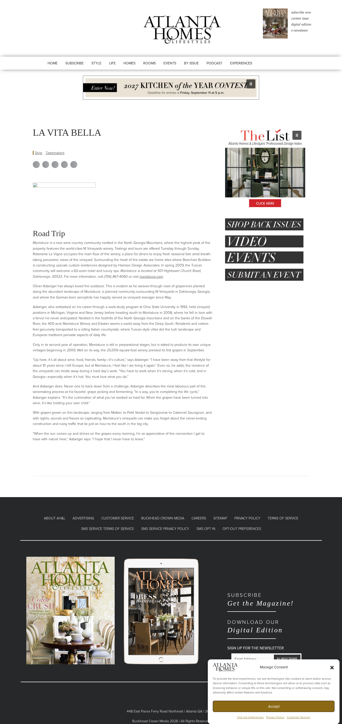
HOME (53, 63)
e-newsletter (299, 30)
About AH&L (54, 518)
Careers (199, 518)
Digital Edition (255, 626)
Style (38, 153)
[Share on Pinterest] (64, 164)
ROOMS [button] (149, 63)
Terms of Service (283, 518)
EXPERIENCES (241, 63)
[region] (171, 88)
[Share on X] (45, 164)
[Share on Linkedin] (55, 164)
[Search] (272, 68)
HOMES (129, 63)
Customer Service (298, 717)
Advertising (83, 518)
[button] (331, 667)
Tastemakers (55, 153)
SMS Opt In (206, 529)
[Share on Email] (73, 164)
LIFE (112, 63)
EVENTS (169, 63)
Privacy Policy (275, 717)
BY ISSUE (191, 63)
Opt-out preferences (250, 717)
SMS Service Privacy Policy (165, 529)
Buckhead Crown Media (162, 518)
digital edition (301, 24)
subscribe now (301, 12)
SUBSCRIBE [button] (74, 63)
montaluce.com (151, 276)
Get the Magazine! (260, 599)
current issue (300, 18)
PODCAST (214, 63)
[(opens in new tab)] (70, 610)
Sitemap (220, 518)
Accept (273, 706)
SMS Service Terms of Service (107, 529)
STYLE (96, 63)
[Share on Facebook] (36, 164)
